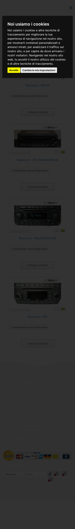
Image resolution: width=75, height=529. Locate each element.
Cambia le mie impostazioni (38, 70)
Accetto (13, 70)
